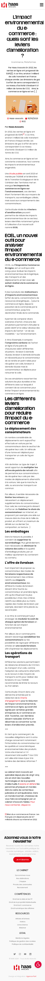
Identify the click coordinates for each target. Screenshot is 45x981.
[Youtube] (25, 954)
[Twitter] (15, 954)
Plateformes (30, 62)
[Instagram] (20, 954)
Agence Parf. (31, 976)
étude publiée (16, 173)
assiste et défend (28, 784)
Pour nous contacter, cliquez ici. (20, 803)
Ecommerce (17, 62)
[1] (23, 134)
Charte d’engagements (16, 699)
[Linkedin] (30, 954)
